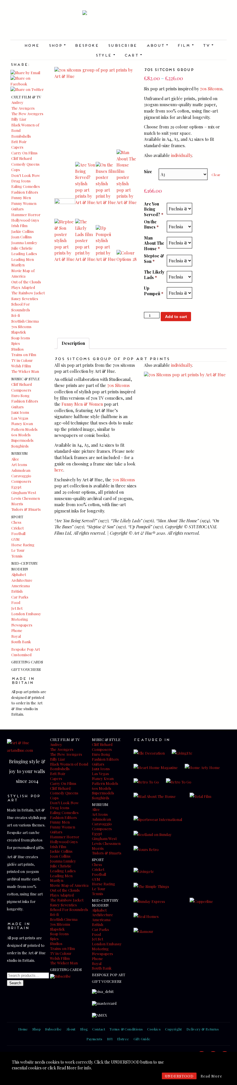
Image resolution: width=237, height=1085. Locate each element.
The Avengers (23, 108)
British (17, 591)
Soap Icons (20, 337)
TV (208, 45)
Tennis (17, 555)
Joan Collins (21, 236)
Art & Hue (118, 25)
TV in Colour (22, 360)
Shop (57, 45)
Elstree (123, 1039)
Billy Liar (18, 119)
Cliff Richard (21, 158)
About (157, 45)
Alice (15, 459)
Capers (17, 147)
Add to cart (176, 316)
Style (105, 55)
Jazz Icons (20, 412)
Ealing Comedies (25, 186)
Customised (21, 654)
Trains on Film (23, 354)
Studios (17, 349)
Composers (21, 390)
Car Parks (19, 596)
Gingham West (23, 492)
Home (31, 45)
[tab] (73, 343)
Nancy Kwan (22, 423)
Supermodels (22, 440)
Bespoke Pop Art (25, 649)
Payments (94, 1039)
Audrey (17, 102)
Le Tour (18, 550)
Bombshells (21, 136)
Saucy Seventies (24, 298)
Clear (216, 174)
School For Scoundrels (69, 909)
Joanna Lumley (24, 242)
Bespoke (87, 45)
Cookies (154, 1029)
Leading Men (22, 259)
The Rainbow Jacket (28, 292)
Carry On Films (24, 152)
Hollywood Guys (25, 220)
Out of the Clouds (26, 281)
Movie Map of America (69, 885)
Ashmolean (20, 470)
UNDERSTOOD (179, 1075)
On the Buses (151, 224)
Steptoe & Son (154, 258)
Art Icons (19, 464)
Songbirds (20, 446)
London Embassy (26, 613)
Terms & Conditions (126, 1029)
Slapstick (18, 332)
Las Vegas (19, 418)
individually (181, 155)
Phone (16, 630)
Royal (16, 636)
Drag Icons (21, 180)
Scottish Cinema (25, 321)
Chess (16, 522)
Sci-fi (15, 315)
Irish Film (19, 225)
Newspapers (21, 624)
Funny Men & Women (82, 404)
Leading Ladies (24, 253)
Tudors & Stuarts (26, 509)
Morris (17, 503)
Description (73, 343)
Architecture (21, 580)
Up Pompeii (153, 290)
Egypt (16, 486)
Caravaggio (21, 475)
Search (15, 983)
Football (18, 533)
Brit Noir (19, 141)
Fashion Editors (24, 192)
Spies (15, 343)
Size (148, 171)
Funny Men (21, 197)
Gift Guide (142, 1039)
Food (15, 602)
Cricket (17, 527)
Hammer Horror (25, 214)
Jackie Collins (22, 231)
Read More (211, 1075)
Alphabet (18, 574)
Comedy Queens (25, 164)
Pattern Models (24, 429)
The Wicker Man (25, 371)
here (58, 470)
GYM (15, 539)
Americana (20, 585)
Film (185, 45)
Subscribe (122, 45)
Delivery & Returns (202, 1029)
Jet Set (17, 608)
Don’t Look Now (25, 175)
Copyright (173, 1029)
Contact (98, 1029)
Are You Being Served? (153, 209)
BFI (110, 1039)
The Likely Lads (154, 274)
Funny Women (23, 203)
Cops (15, 169)
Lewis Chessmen (25, 498)
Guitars (17, 208)
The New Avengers (27, 113)
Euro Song (20, 395)
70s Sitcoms (21, 326)
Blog (84, 1029)
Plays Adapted (23, 287)
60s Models (21, 434)
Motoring (19, 619)
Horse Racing (22, 544)
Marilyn (18, 264)
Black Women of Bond (69, 764)
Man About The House (154, 243)
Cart (133, 55)
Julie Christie (22, 248)
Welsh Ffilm (21, 365)
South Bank (21, 641)
